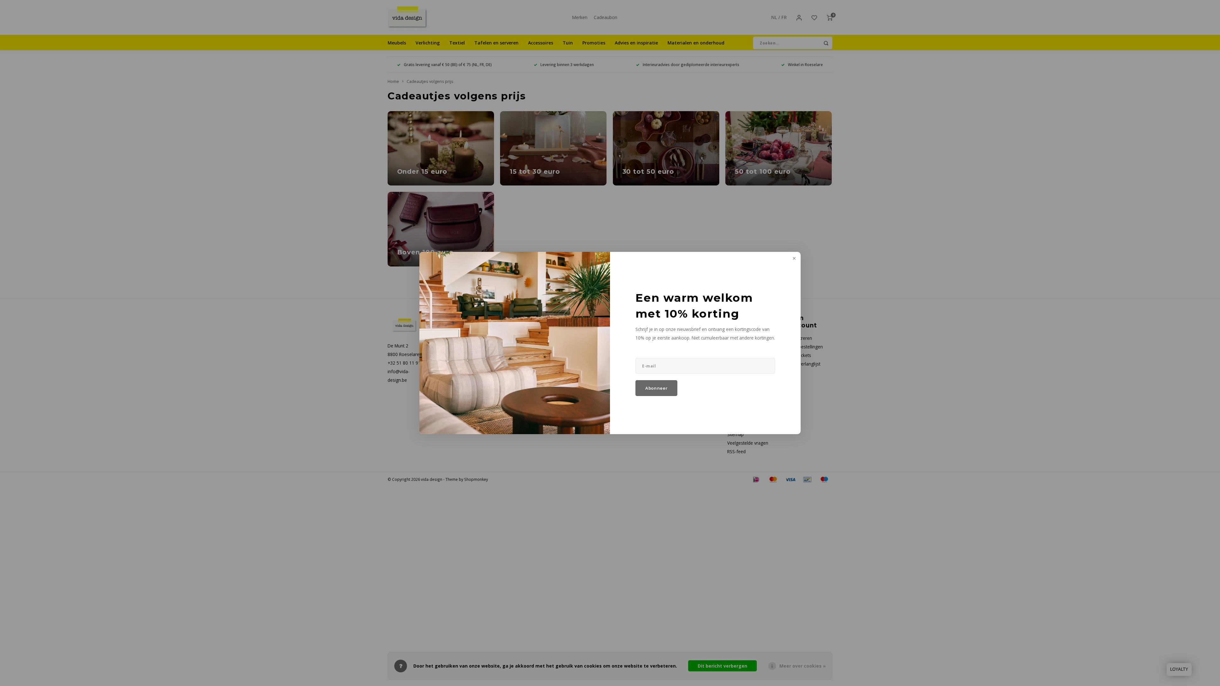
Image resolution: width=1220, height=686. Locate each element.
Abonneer (656, 388)
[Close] (794, 259)
